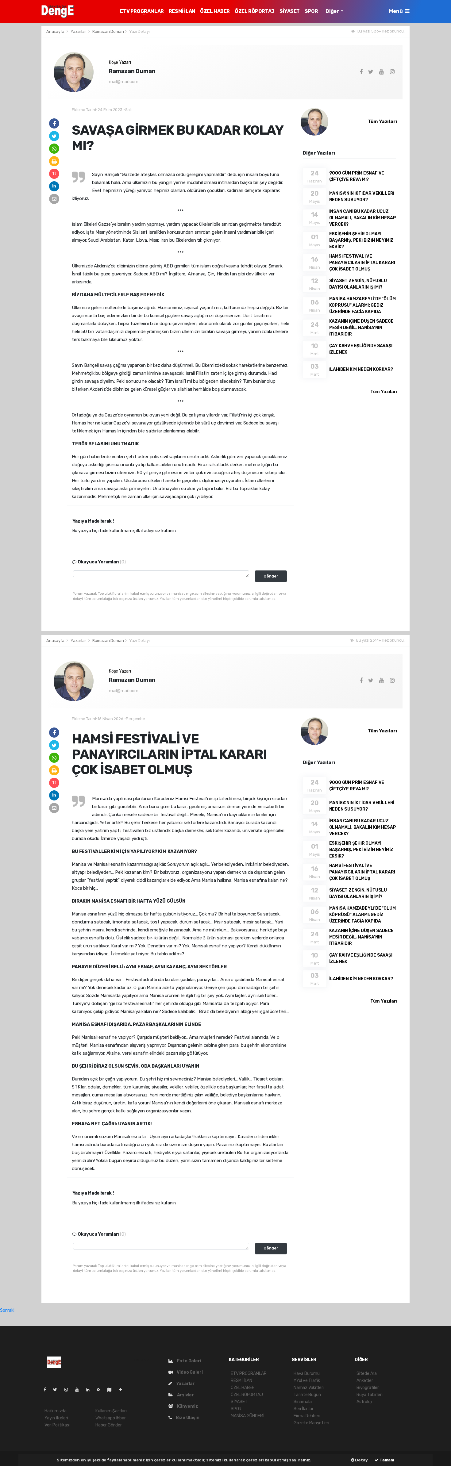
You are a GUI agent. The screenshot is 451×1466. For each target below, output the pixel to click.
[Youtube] (79, 1389)
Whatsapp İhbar (110, 1418)
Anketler (365, 1380)
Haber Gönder (108, 1425)
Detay (361, 1460)
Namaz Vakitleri (309, 1387)
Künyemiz (187, 1406)
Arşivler (185, 1395)
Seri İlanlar (304, 1408)
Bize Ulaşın (187, 1417)
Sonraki (7, 1310)
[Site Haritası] (112, 1389)
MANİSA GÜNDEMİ (247, 1415)
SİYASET (289, 11)
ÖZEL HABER (215, 11)
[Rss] (101, 1389)
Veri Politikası (57, 1425)
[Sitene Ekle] (123, 1389)
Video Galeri (189, 1372)
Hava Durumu (307, 1373)
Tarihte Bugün (307, 1394)
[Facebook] (47, 1389)
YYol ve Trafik (307, 1380)
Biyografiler (368, 1387)
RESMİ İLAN (182, 11)
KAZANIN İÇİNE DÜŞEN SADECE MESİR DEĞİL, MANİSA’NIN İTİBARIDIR (361, 328)
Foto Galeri (188, 1361)
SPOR (311, 11)
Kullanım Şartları (111, 1411)
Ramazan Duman (108, 31)
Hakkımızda (55, 1411)
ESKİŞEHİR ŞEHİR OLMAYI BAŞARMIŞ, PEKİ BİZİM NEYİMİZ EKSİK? (361, 240)
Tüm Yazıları (382, 121)
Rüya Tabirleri (369, 1394)
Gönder (271, 576)
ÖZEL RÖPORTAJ (255, 11)
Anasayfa (55, 31)
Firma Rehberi (307, 1415)
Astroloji (364, 1401)
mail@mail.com (123, 81)
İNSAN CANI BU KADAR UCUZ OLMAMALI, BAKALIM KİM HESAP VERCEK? (362, 218)
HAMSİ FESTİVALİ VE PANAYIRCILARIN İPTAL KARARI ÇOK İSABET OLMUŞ (362, 263)
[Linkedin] (90, 1389)
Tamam (386, 1460)
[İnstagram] (68, 1389)
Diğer (333, 11)
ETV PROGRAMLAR (142, 11)
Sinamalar (303, 1401)
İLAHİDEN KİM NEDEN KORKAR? (361, 369)
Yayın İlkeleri (56, 1418)
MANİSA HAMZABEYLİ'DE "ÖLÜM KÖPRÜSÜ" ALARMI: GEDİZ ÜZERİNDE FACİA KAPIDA (362, 305)
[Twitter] (57, 1389)
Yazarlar (79, 31)
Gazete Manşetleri (311, 1423)
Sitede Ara (367, 1373)
